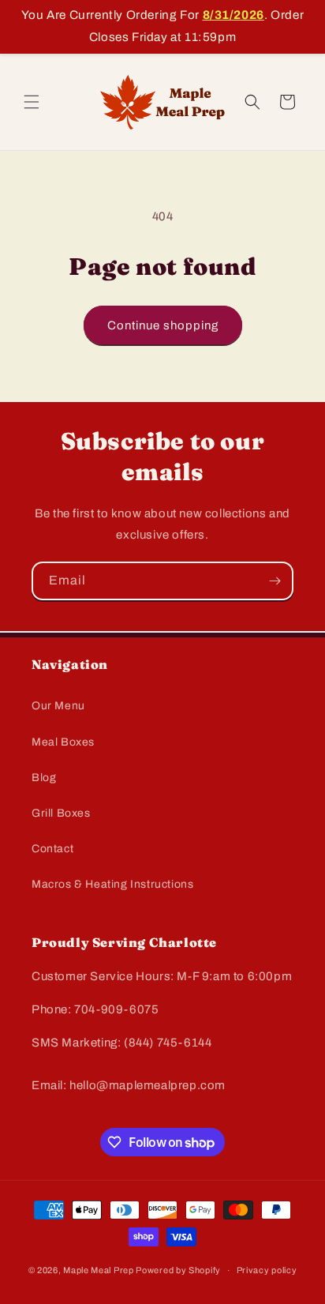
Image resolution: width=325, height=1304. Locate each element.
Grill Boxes (61, 813)
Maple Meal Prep (98, 1270)
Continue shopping (163, 325)
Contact (52, 849)
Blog (44, 778)
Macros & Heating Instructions (112, 884)
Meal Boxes (63, 742)
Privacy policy (267, 1270)
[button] (31, 102)
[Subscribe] (274, 581)
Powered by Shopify (178, 1270)
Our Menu (58, 706)
